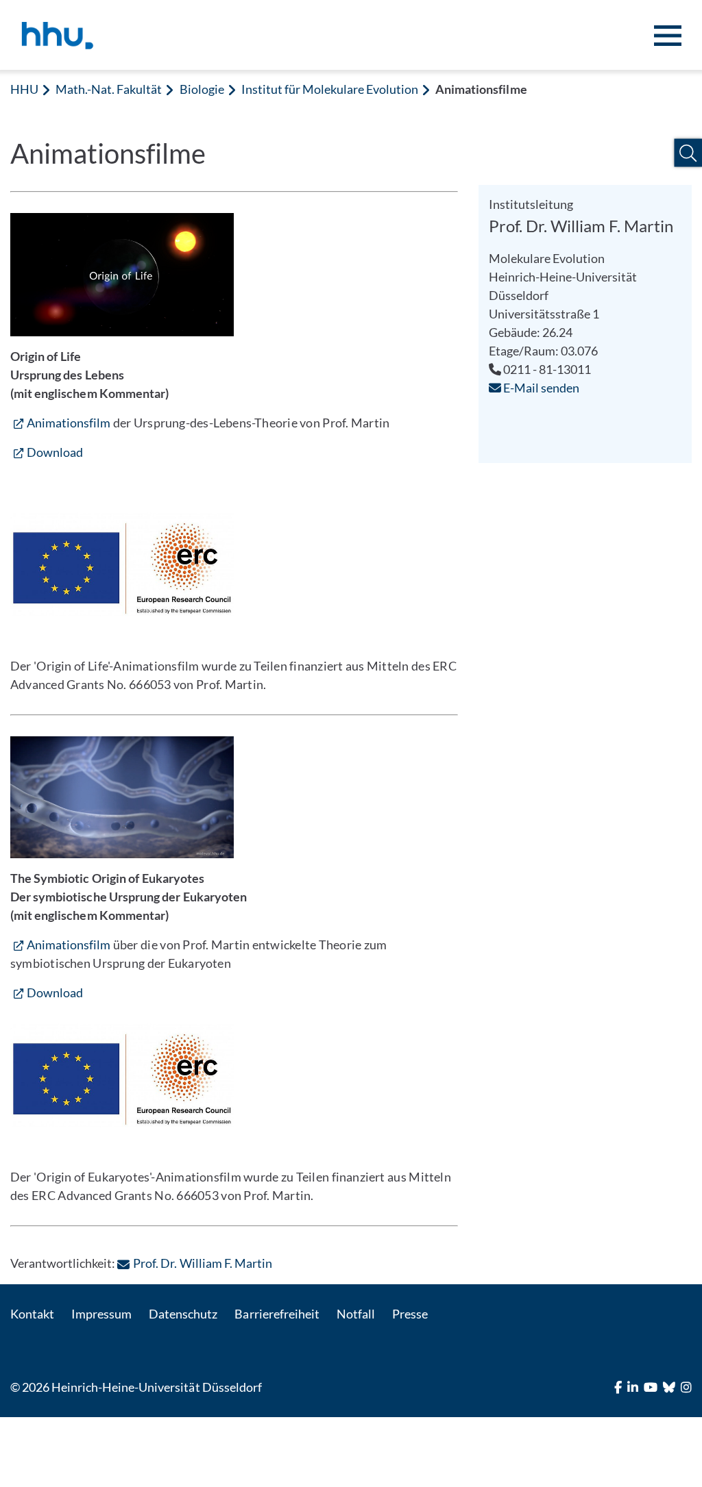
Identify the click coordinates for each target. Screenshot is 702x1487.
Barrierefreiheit (276, 1313)
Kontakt (32, 1313)
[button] (688, 153)
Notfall (356, 1313)
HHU (24, 89)
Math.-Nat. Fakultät (109, 89)
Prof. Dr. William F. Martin (202, 1263)
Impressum (101, 1313)
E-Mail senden (540, 387)
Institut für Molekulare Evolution (330, 89)
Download (55, 452)
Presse (410, 1313)
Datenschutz (183, 1313)
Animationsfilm (68, 422)
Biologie (202, 89)
